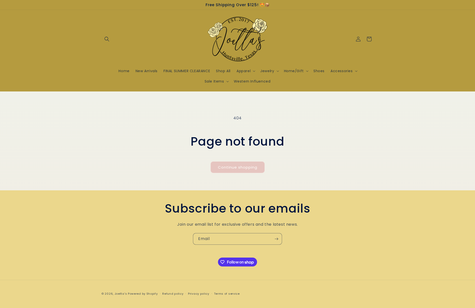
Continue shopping (237, 167)
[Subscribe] (276, 239)
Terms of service (227, 294)
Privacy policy (198, 294)
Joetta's (121, 294)
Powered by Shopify (143, 294)
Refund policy (172, 294)
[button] (106, 39)
